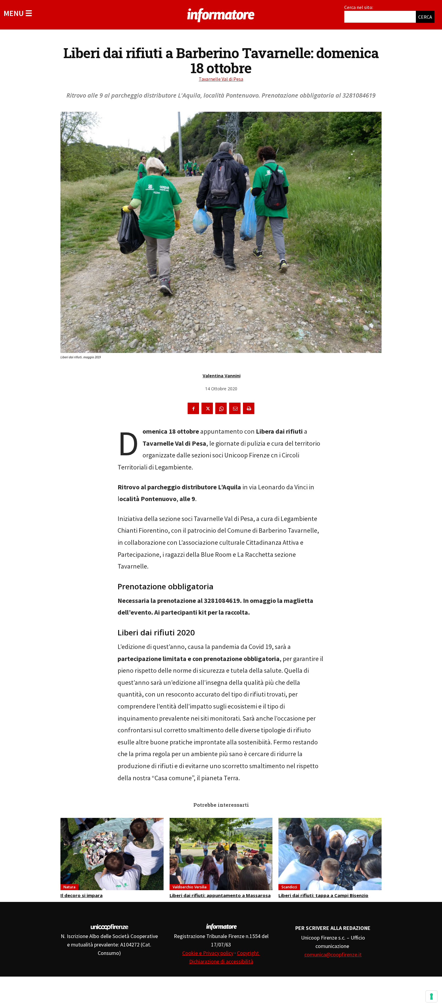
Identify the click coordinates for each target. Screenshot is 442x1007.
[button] (18, 13)
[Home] (221, 14)
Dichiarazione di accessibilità (221, 961)
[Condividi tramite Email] (235, 408)
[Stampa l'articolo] (249, 408)
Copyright (248, 952)
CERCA (425, 17)
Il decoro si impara (81, 895)
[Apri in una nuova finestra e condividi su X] (207, 408)
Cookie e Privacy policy (207, 952)
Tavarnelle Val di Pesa (221, 79)
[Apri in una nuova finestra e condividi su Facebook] (193, 408)
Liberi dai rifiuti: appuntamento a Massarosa (220, 895)
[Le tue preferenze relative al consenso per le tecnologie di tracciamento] (431, 996)
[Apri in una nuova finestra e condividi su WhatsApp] (221, 408)
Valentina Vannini (222, 376)
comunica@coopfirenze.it (333, 954)
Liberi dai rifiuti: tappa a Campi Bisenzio (323, 895)
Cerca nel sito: (358, 7)
